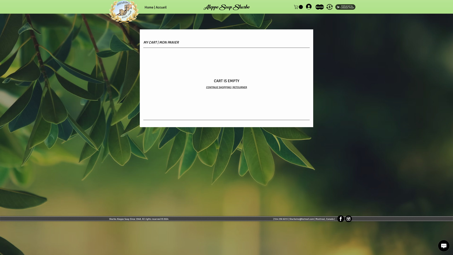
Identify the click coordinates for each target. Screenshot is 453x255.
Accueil (161, 7)
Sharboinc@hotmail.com (301, 219)
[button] (329, 7)
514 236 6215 (281, 219)
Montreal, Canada (325, 219)
